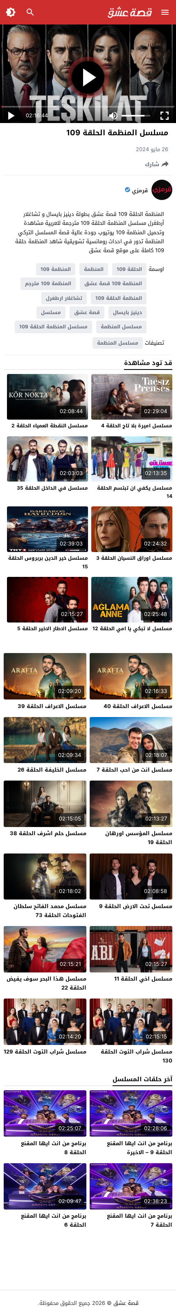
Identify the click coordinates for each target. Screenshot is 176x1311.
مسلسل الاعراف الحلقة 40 (138, 706)
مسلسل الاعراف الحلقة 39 (52, 706)
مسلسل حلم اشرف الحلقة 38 (48, 833)
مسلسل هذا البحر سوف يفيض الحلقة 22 (46, 983)
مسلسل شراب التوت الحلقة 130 (136, 1056)
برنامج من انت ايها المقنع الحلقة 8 (53, 1147)
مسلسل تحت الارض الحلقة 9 (135, 906)
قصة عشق (87, 312)
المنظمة (94, 269)
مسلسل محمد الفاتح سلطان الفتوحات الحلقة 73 (50, 910)
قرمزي (140, 191)
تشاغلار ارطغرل (64, 298)
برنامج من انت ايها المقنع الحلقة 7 (139, 1220)
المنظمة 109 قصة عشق (113, 283)
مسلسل (51, 312)
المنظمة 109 (56, 269)
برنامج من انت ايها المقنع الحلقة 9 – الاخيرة (139, 1147)
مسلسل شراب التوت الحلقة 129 (45, 1052)
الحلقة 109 (129, 269)
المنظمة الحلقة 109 (118, 298)
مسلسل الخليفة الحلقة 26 (52, 770)
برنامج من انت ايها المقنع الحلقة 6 (53, 1220)
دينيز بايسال (127, 312)
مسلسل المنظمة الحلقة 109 (53, 326)
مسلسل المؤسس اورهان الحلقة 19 (138, 837)
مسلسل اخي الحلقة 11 (143, 979)
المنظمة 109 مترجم (48, 283)
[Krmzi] (161, 198)
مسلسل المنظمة (121, 326)
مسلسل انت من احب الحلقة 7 (134, 770)
